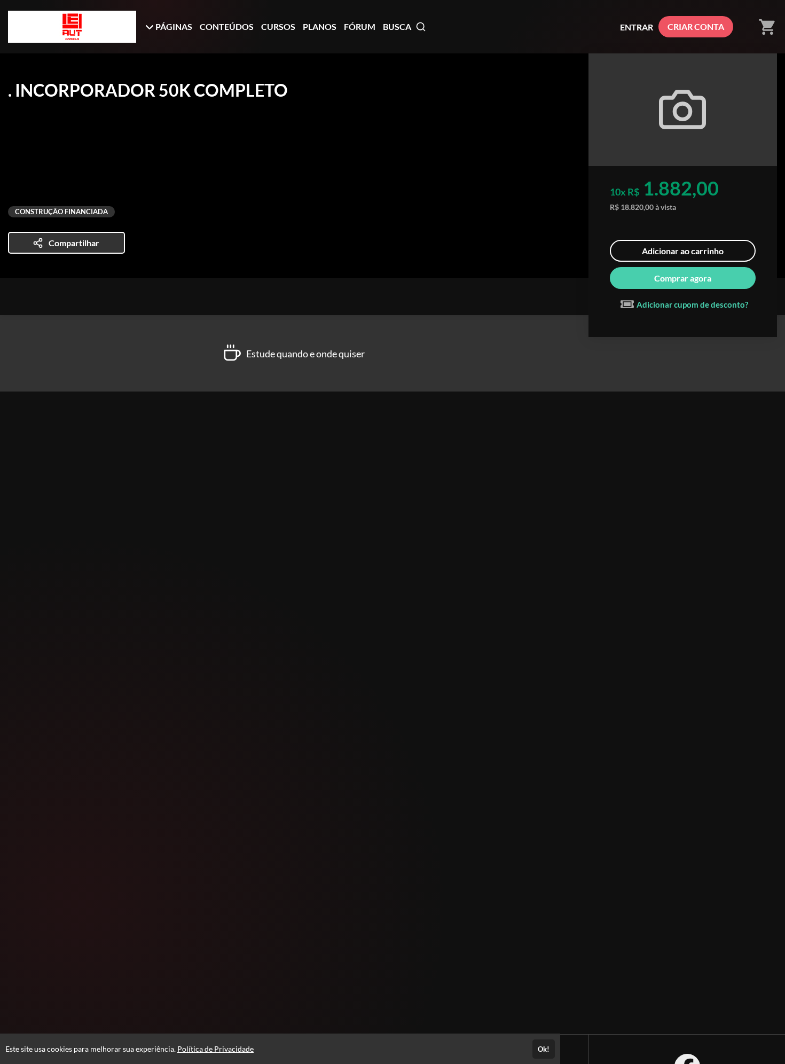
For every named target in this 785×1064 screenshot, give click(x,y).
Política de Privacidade (215, 1048)
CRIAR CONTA (696, 26)
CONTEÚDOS (227, 26)
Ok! (544, 1049)
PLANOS (319, 26)
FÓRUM (359, 26)
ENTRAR (636, 27)
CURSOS (278, 26)
